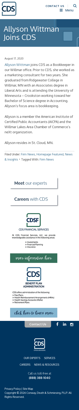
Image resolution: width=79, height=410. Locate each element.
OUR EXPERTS (32, 358)
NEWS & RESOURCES (46, 364)
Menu (69, 10)
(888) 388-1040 (39, 378)
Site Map (28, 388)
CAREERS (25, 364)
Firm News (28, 154)
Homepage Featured (50, 154)
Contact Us (37, 324)
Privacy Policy (13, 388)
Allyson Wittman (17, 65)
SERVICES (49, 358)
